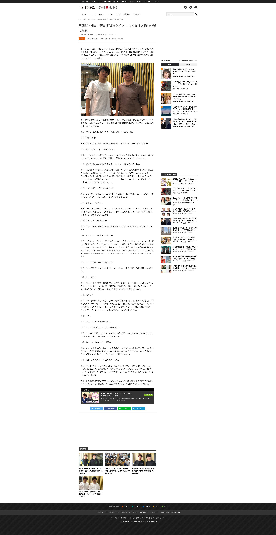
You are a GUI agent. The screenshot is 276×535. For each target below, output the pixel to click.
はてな (138, 408)
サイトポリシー (133, 512)
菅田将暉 (120, 38)
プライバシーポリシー (152, 512)
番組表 (93, 1)
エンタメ (83, 14)
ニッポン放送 (84, 1)
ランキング (136, 14)
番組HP (148, 394)
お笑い (114, 38)
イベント (156, 1)
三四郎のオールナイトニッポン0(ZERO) (98, 38)
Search (196, 14)
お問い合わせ (165, 512)
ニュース (93, 14)
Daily (169, 64)
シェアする (110, 408)
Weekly (188, 64)
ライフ (118, 14)
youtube (195, 7)
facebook (185, 7)
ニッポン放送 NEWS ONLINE (102, 7)
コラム (110, 14)
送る (124, 408)
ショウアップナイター (143, 1)
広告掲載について (176, 512)
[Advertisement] (179, 38)
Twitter (190, 7)
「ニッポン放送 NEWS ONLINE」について (107, 512)
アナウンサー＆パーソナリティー (108, 1)
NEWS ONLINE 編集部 (87, 34)
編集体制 (142, 512)
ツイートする (96, 408)
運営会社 (124, 512)
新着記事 (127, 14)
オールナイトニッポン (127, 1)
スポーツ (102, 14)
